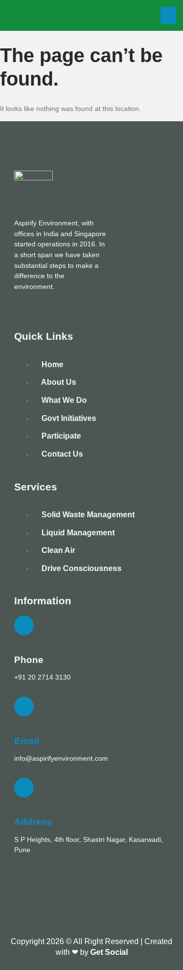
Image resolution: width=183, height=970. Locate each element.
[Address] (24, 787)
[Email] (24, 706)
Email (26, 741)
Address (33, 821)
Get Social (109, 952)
